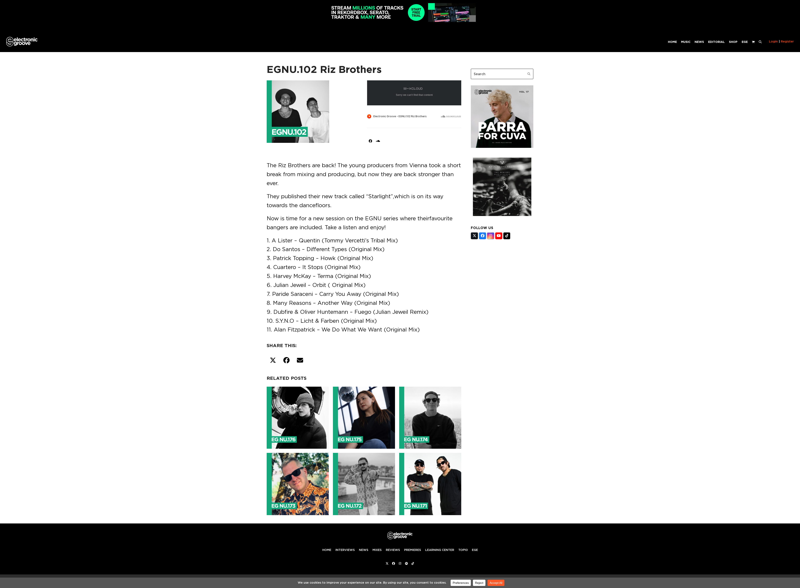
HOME (326, 550)
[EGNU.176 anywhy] (298, 417)
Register (787, 41)
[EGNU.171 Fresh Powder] (430, 483)
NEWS (363, 550)
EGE (475, 550)
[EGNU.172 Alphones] (364, 483)
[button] (760, 41)
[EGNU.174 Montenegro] (430, 417)
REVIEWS (393, 550)
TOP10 (463, 550)
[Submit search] (529, 74)
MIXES (377, 550)
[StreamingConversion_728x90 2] (400, 21)
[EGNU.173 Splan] (298, 483)
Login (773, 41)
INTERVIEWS (345, 550)
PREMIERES (412, 550)
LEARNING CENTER (439, 550)
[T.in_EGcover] (502, 217)
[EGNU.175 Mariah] (364, 417)
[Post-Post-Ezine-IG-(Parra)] (502, 147)
